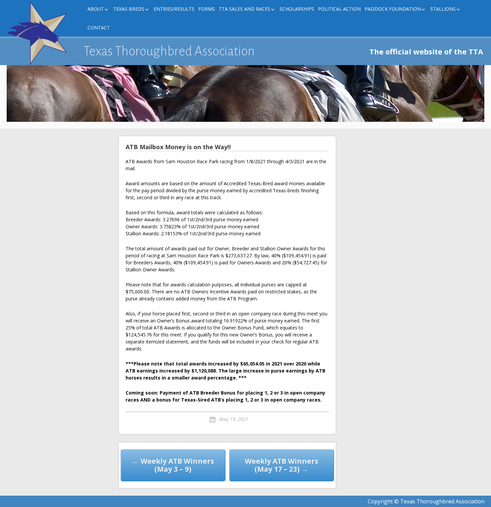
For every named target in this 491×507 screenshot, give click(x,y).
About (96, 9)
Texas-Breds (128, 9)
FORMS (206, 9)
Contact (99, 27)
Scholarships (297, 9)
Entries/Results (174, 9)
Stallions (443, 9)
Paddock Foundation (393, 9)
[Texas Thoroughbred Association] (40, 33)
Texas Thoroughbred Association (169, 51)
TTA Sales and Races (244, 9)
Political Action (339, 9)
